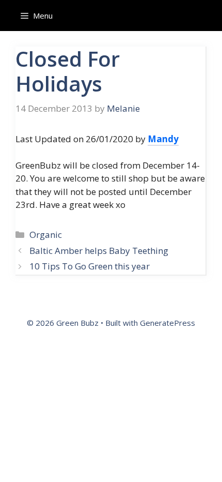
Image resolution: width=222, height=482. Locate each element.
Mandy (163, 139)
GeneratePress (167, 323)
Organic (45, 234)
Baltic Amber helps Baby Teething (98, 251)
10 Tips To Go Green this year (89, 266)
